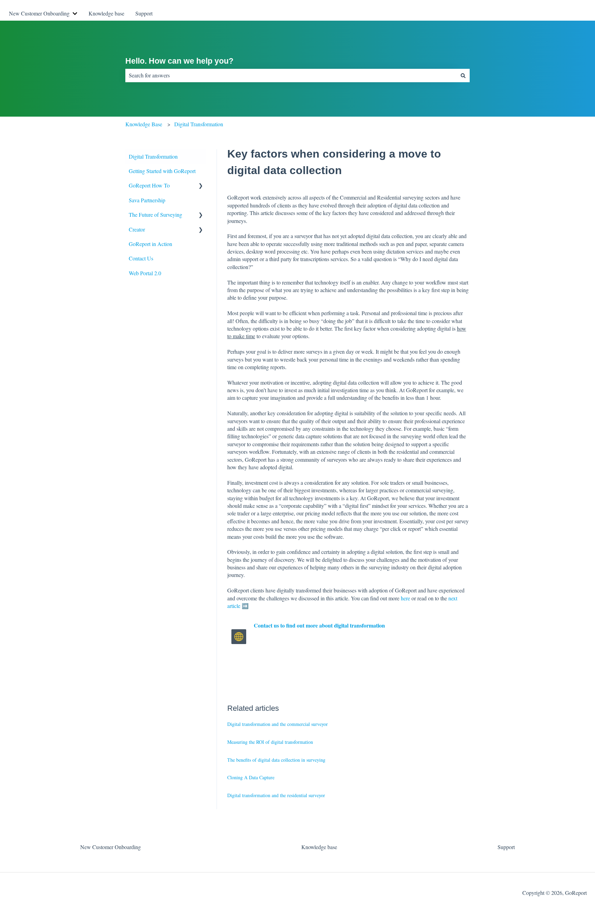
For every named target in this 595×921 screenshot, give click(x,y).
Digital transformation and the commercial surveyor (277, 724)
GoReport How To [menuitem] (149, 185)
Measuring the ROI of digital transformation (270, 742)
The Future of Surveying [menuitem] (155, 214)
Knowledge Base (143, 124)
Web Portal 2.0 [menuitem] (145, 273)
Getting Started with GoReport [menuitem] (162, 170)
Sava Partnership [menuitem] (147, 200)
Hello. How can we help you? (179, 60)
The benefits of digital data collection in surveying (276, 760)
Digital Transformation (198, 124)
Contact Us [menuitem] (141, 258)
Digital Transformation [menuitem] (153, 156)
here (405, 598)
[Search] (463, 75)
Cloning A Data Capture (250, 777)
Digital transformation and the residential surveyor (276, 795)
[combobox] (291, 75)
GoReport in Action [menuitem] (150, 243)
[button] (200, 186)
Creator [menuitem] (137, 229)
